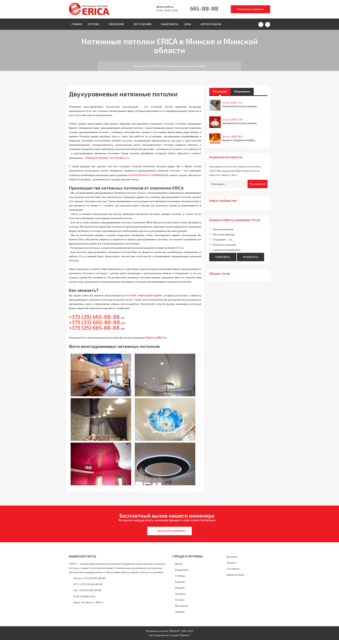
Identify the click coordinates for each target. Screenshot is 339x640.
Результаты (250, 256)
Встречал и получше (224, 244)
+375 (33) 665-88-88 (90, 584)
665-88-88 (204, 8)
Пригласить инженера (171, 530)
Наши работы (169, 24)
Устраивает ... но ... (223, 239)
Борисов (180, 581)
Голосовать (222, 256)
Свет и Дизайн (142, 24)
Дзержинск (182, 569)
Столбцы (180, 575)
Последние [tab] (220, 91)
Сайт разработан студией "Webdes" (169, 635)
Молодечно (181, 605)
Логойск (180, 599)
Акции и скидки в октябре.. (239, 140)
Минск (179, 563)
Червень (180, 611)
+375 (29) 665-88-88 (94, 316)
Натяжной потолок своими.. (240, 106)
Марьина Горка (235, 574)
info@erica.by (87, 596)
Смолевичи (233, 568)
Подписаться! (257, 183)
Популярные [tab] (242, 91)
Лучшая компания (223, 229)
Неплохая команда (224, 234)
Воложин (232, 556)
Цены (187, 24)
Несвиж (231, 562)
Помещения (116, 24)
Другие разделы (211, 24)
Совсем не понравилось (227, 249)
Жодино (180, 587)
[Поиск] (260, 24)
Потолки (93, 24)
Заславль (180, 593)
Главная (77, 24)
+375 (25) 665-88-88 (89, 590)
